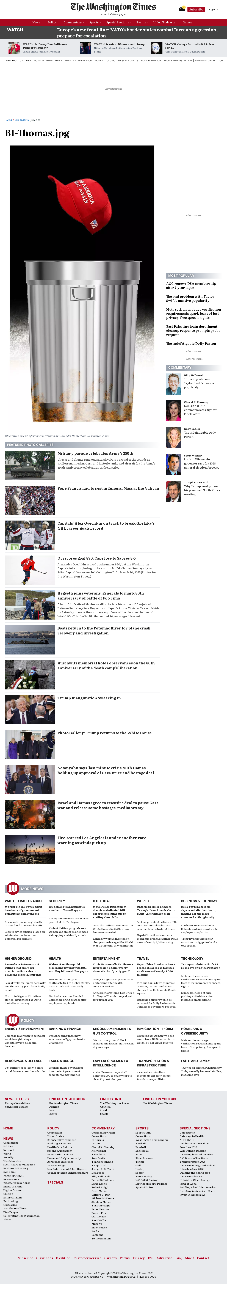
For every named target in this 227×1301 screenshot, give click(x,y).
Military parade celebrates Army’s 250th (95, 453)
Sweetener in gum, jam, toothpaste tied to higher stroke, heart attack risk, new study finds (69, 985)
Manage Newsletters (17, 1103)
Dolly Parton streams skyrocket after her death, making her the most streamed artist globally (198, 912)
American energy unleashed (197, 1165)
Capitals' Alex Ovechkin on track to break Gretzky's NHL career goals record (105, 525)
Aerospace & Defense (23, 1061)
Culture (8, 1193)
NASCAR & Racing (146, 1180)
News (36, 22)
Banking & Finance (65, 1029)
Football (140, 1143)
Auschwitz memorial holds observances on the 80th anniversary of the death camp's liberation (106, 665)
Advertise (164, 1257)
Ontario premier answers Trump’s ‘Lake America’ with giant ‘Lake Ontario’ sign (156, 910)
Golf (138, 1165)
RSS (150, 1257)
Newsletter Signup (16, 1106)
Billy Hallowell (194, 375)
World (143, 901)
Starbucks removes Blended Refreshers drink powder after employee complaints (200, 928)
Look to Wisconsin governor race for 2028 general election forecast (201, 463)
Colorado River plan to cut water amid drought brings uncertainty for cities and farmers (25, 1041)
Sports (94, 22)
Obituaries (10, 1204)
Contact (203, 1257)
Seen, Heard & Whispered (19, 1164)
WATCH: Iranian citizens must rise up (119, 44)
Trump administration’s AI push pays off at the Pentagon (69, 920)
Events (141, 22)
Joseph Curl (99, 1165)
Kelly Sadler (192, 428)
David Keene (99, 1183)
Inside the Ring (13, 1186)
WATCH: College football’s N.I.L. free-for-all (190, 45)
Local (52, 1110)
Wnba (58, 60)
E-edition (63, 1257)
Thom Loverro (144, 1158)
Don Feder (98, 1172)
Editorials (98, 1140)
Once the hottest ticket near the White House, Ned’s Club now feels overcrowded (113, 928)
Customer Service (87, 1257)
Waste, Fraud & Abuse (24, 901)
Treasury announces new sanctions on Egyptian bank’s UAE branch (199, 942)
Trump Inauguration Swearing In (89, 697)
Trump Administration (178, 60)
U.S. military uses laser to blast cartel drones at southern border (25, 1069)
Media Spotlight (13, 1175)
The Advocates (12, 1161)
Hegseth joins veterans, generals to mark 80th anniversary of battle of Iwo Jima (100, 595)
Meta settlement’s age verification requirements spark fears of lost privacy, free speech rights (201, 981)
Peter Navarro (100, 1209)
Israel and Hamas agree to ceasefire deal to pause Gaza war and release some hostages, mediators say (108, 805)
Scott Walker (193, 455)
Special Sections (117, 22)
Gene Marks (99, 1191)
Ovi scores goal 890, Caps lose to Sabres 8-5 (96, 558)
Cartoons (97, 1234)
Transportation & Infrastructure (67, 1172)
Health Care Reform (59, 1147)
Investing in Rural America (196, 1154)
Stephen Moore (101, 1202)
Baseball (140, 1147)
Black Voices (99, 1227)
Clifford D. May (101, 1194)
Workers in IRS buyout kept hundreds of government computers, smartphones (23, 910)
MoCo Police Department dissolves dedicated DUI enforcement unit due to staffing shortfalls (109, 912)
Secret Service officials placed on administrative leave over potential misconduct (25, 935)
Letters (96, 1143)
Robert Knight (101, 1187)
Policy (52, 22)
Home (9, 120)
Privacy (139, 1257)
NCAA (139, 1154)
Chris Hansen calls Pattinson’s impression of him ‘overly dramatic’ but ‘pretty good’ (113, 967)
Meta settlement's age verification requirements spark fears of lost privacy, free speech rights (201, 1045)
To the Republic (101, 1238)
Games (187, 22)
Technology (192, 958)
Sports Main (143, 1132)
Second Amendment (59, 1150)
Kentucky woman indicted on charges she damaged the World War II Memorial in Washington (113, 942)
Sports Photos (144, 1187)
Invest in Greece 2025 (193, 1194)
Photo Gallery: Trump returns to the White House (104, 732)
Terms (125, 1257)
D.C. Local (101, 901)
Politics (8, 1146)
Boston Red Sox (151, 60)
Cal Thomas (99, 1216)
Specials (55, 1182)
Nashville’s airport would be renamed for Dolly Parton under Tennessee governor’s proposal (157, 1003)
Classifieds (44, 1257)
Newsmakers (11, 1179)
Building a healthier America (198, 1187)
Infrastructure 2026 (192, 1169)
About (189, 1257)
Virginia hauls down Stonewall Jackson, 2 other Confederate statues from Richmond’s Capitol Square (157, 988)
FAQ (178, 1257)
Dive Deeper (10, 1212)
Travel (143, 958)
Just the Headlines (15, 1208)
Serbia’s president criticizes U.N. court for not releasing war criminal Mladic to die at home (157, 925)
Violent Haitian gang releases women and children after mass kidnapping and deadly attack (68, 931)
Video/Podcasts (164, 22)
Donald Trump (43, 60)
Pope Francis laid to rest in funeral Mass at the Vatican (108, 488)
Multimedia (22, 120)
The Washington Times (63, 1103)
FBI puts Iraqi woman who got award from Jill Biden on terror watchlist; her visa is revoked (156, 1039)
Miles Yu (97, 1223)
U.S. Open (25, 60)
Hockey (140, 1169)
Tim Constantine (102, 1161)
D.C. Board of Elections (194, 1158)
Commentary (72, 22)
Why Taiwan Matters (193, 1150)
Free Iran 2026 (188, 1147)
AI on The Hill (188, 1140)
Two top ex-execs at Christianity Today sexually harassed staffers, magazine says (201, 1071)
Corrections (10, 1142)
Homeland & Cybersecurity (64, 1158)
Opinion (54, 1106)
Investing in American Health (198, 1191)
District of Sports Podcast (151, 1183)
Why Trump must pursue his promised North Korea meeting (202, 490)
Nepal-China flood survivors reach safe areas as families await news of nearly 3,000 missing (157, 938)
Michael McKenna (103, 1198)
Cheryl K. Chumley (196, 402)
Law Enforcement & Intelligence (67, 1169)
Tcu (220, 60)
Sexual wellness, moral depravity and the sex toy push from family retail (25, 986)
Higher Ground (18, 958)
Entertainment (106, 958)
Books (95, 1231)
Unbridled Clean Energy (195, 1180)
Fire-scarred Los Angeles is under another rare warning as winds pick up (101, 840)
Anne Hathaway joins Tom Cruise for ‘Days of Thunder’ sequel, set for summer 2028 (113, 996)
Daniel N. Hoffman (103, 1180)
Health (55, 958)
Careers (110, 1257)
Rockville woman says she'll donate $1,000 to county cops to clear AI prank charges (112, 1075)
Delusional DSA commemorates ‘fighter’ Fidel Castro (201, 409)
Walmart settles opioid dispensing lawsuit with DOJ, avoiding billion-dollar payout (69, 967)
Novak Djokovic (105, 60)
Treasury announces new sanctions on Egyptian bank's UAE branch (67, 1039)
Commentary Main (103, 1132)
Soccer (139, 1172)
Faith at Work (188, 1183)
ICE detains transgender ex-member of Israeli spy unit (67, 908)
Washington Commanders (151, 1140)
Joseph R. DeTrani (196, 482)
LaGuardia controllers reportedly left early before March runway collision (154, 1075)
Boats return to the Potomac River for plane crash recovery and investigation (104, 630)
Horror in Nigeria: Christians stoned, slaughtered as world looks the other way (23, 999)
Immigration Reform (155, 1029)
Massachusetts (128, 60)
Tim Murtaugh (101, 1205)
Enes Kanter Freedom (78, 60)
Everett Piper (100, 1213)
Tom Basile (98, 1158)
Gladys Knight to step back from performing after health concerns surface (113, 983)
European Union (205, 60)
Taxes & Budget (62, 1061)
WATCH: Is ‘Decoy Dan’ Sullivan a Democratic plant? (45, 45)
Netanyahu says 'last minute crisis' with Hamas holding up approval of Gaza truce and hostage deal (105, 770)
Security (57, 901)
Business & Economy (199, 901)
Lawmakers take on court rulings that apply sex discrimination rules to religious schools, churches (23, 969)
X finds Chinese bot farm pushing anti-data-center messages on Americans (197, 996)
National (8, 1150)
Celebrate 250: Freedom (194, 1143)
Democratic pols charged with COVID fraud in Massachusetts (23, 923)
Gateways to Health (192, 1136)
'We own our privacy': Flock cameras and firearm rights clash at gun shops (113, 1043)
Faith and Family (195, 1061)
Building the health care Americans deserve (195, 1174)
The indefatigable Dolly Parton (200, 434)
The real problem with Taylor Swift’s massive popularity (199, 383)
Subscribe (196, 9)
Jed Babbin (98, 1154)
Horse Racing (143, 1176)
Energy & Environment (25, 1029)
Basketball (142, 1150)
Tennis (139, 1161)
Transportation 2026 (193, 1161)
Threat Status (55, 1136)
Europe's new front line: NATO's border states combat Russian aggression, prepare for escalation (137, 32)
